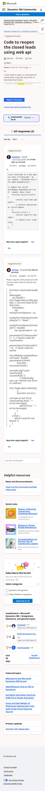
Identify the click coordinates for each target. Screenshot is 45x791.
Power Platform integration (20, 594)
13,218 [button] (24, 157)
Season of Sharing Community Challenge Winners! (27, 511)
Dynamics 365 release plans (17, 729)
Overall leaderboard (34, 656)
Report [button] (8, 63)
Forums (26, 20)
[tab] (22, 132)
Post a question (22, 14)
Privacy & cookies (10, 767)
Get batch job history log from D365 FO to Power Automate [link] (21, 696)
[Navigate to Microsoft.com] (9, 3)
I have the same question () (17, 107)
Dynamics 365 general (18, 590)
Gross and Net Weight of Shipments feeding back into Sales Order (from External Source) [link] (20, 707)
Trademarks (8, 775)
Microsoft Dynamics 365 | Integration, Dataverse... (20, 21)
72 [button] (28, 625)
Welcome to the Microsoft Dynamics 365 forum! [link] (18, 680)
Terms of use (8, 771)
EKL (27, 67)
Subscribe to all (22, 601)
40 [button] (32, 648)
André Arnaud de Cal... (26, 634)
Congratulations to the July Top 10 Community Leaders (28, 541)
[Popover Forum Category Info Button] (16, 579)
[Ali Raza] (9, 270)
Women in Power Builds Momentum (27, 526)
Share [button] (30, 58)
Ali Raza (15, 270)
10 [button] (30, 67)
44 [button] (19, 637)
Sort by (7, 139)
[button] (41, 10)
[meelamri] (9, 157)
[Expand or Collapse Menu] (3, 9)
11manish (21, 625)
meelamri (16, 157)
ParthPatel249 (23, 648)
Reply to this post (14, 100)
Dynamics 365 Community (21, 9)
